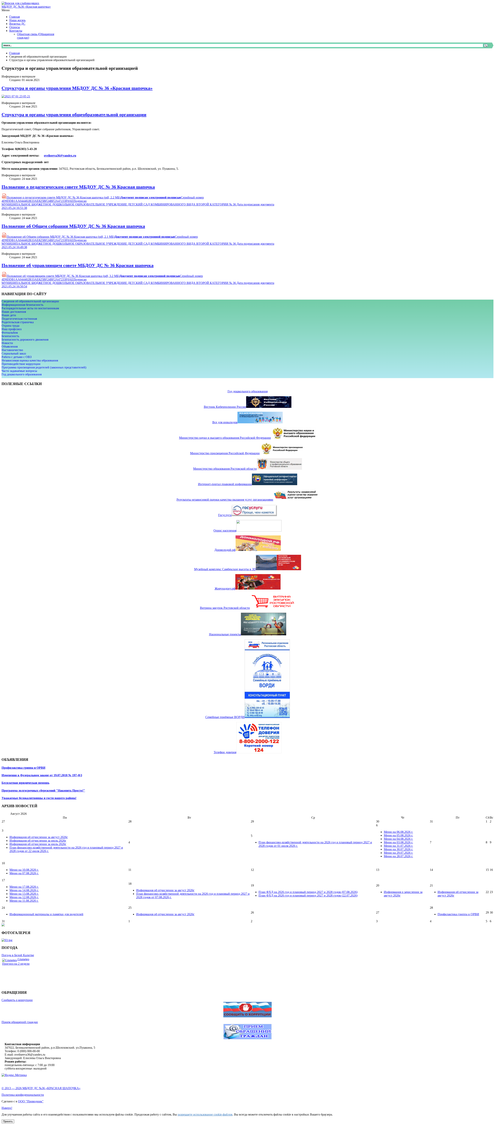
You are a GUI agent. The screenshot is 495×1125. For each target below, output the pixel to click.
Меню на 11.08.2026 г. (23, 900)
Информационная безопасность (22, 304)
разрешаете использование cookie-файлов (205, 1114)
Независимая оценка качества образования (30, 360)
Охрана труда (10, 325)
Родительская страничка (18, 322)
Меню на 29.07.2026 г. (398, 852)
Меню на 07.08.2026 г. (24, 873)
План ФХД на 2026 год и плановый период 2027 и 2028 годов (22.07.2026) (308, 895)
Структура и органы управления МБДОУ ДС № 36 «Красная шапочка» (77, 88)
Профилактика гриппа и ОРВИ (23, 767)
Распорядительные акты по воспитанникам (30, 308)
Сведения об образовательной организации (30, 301)
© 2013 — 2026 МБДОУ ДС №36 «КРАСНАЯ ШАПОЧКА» (41, 1088)
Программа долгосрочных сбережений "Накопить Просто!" (43, 790)
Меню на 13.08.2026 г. (24, 893)
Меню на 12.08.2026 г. (24, 897)
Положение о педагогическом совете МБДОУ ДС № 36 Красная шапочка (78, 186)
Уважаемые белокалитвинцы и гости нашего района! (39, 798)
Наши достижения (14, 311)
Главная (14, 53)
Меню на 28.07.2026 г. (398, 856)
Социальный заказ (14, 353)
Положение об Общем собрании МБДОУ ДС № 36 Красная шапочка (73, 226)
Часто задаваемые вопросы (19, 370)
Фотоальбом (10, 332)
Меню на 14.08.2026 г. (24, 890)
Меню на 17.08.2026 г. (24, 886)
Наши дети (9, 315)
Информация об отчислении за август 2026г (38, 837)
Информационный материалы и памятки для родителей (46, 914)
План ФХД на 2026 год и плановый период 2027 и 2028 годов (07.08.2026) (308, 892)
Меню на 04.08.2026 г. (398, 838)
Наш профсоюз (11, 329)
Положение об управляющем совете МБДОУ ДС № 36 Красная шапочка (78, 265)
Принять (8, 1121)
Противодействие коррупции (21, 364)
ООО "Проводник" (31, 1101)
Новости (7, 343)
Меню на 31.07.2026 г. (398, 845)
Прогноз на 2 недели (16, 963)
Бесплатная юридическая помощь (25, 782)
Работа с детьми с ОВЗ (17, 357)
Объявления (10, 346)
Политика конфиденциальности (23, 1094)
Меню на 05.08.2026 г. (398, 835)
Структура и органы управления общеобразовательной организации (74, 114)
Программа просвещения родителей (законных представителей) (44, 367)
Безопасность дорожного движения (25, 339)
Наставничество (12, 350)
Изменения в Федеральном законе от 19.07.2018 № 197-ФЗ (42, 775)
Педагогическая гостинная (19, 318)
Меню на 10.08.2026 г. (24, 869)
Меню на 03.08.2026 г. (398, 842)
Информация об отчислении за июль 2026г (37, 840)
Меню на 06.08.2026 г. (398, 832)
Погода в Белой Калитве (18, 955)
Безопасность (10, 336)
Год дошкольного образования (22, 374)
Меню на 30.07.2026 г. (398, 849)
